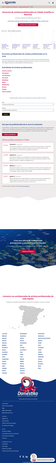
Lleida (21, 354)
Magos (4, 82)
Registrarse (5, 418)
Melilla (22, 361)
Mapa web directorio (7, 413)
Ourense (22, 370)
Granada (4, 373)
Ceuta (3, 356)
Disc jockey (5, 77)
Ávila (39, 368)
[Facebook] (20, 456)
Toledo (40, 352)
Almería (4, 340)
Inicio (3, 6)
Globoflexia (5, 80)
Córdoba (4, 368)
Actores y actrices (7, 71)
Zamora (40, 361)
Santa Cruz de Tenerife (44, 338)
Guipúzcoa (23, 336)
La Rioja (22, 347)
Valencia (40, 354)
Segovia (40, 340)
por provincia (25, 186)
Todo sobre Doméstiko (8, 436)
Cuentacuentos (6, 75)
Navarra (22, 368)
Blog (3, 408)
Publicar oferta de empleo (45, 460)
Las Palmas (23, 350)
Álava (39, 366)
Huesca (22, 340)
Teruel (39, 350)
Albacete (4, 336)
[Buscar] (49, 3)
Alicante (4, 338)
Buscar (6, 114)
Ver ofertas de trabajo (7, 425)
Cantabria (5, 352)
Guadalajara (23, 333)
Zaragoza (40, 363)
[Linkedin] (27, 456)
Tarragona (41, 347)
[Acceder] (53, 3)
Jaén (21, 345)
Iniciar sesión (5, 421)
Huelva (22, 338)
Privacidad (4, 444)
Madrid (22, 359)
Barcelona (5, 347)
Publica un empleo (10, 134)
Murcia (22, 363)
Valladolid (41, 356)
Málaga (22, 366)
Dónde (4, 108)
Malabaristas (5, 84)
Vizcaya (40, 359)
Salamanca (41, 336)
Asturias (4, 343)
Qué (3, 102)
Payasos (4, 89)
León (21, 352)
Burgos (4, 350)
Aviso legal (4, 446)
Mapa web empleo (6, 410)
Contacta (4, 438)
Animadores (5, 73)
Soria (39, 345)
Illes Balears (23, 343)
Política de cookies (7, 448)
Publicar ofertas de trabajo (9, 423)
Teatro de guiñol (6, 91)
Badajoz (4, 345)
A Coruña (4, 333)
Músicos (4, 87)
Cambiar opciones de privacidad (10, 451)
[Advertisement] (27, 214)
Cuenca (4, 361)
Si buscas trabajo (6, 431)
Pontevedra (41, 333)
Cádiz (3, 366)
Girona (4, 370)
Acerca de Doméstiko (7, 406)
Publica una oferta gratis (28, 25)
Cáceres (4, 363)
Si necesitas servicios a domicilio (10, 433)
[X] (23, 456)
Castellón (4, 354)
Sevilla (40, 343)
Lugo (21, 356)
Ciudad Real (5, 359)
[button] (3, 2)
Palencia (22, 373)
